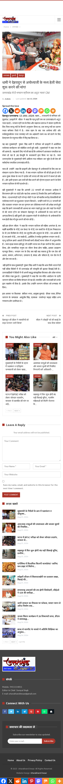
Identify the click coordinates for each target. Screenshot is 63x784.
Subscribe (48, 741)
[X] (11, 111)
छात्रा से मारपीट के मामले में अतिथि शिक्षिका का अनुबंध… (37, 630)
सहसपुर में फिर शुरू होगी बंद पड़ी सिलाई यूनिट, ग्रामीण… (37, 552)
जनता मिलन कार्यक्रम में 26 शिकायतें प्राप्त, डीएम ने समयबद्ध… (38, 617)
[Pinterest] (29, 111)
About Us (20, 760)
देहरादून (21, 75)
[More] (53, 111)
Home (11, 760)
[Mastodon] (35, 111)
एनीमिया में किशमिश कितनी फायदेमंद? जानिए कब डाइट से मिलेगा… (37, 565)
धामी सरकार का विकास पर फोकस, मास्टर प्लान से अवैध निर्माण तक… (39, 604)
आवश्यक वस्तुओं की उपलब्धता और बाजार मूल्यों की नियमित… (38, 525)
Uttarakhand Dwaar (39, 773)
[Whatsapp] (47, 111)
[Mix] (41, 111)
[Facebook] (5, 111)
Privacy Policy (35, 760)
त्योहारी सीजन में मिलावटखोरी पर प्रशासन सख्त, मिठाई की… (38, 578)
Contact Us (50, 760)
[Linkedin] (23, 111)
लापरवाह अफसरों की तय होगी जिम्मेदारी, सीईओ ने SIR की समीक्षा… (38, 591)
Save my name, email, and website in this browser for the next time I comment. (30, 487)
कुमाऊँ (14, 75)
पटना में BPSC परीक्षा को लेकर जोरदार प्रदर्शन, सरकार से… (37, 538)
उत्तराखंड (6, 75)
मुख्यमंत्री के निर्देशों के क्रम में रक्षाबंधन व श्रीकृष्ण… (34, 512)
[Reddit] (17, 111)
